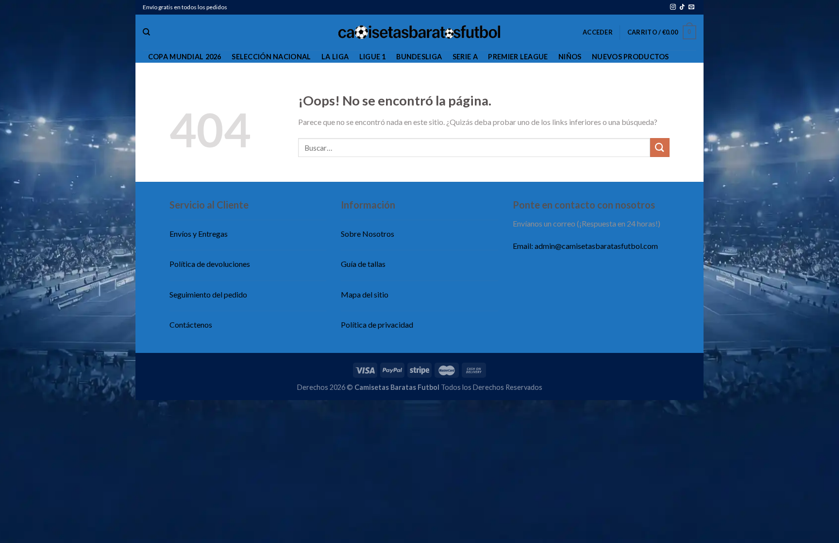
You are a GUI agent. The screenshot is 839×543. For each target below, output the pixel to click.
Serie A (465, 56)
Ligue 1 (372, 56)
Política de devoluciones (209, 263)
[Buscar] (146, 32)
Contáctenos (190, 324)
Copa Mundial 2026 (184, 56)
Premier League (518, 56)
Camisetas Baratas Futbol (396, 387)
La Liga (335, 56)
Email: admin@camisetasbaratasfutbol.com (585, 245)
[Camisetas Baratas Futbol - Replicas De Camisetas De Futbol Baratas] (419, 32)
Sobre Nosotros (367, 233)
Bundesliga (419, 56)
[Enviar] (660, 147)
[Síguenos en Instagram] (673, 7)
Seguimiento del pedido (208, 294)
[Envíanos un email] (691, 7)
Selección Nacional (271, 56)
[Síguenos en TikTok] (682, 7)
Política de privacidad (377, 324)
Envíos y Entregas (198, 233)
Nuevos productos (630, 56)
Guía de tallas (363, 263)
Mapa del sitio (364, 294)
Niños (569, 56)
